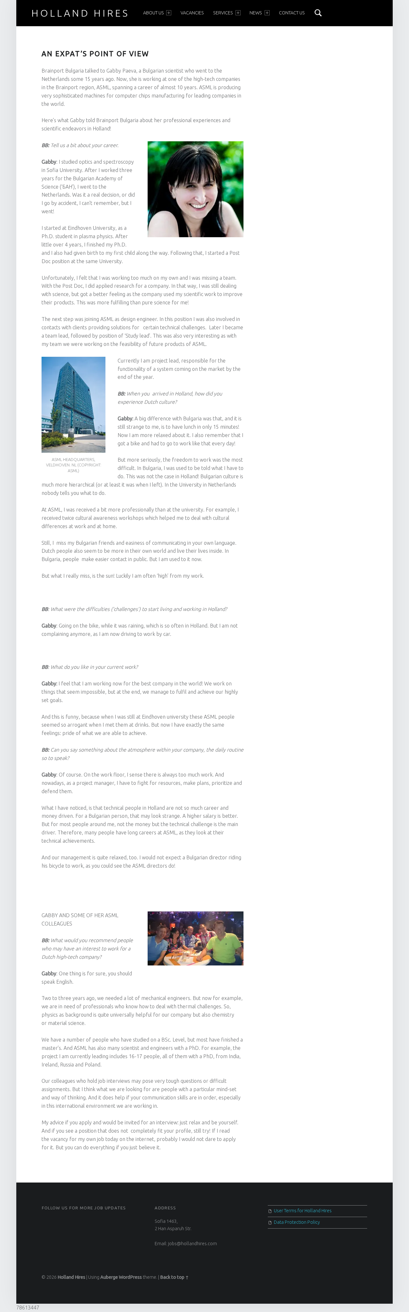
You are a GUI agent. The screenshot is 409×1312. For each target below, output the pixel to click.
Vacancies (192, 12)
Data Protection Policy (297, 1222)
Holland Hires (80, 13)
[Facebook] (44, 1221)
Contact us (292, 12)
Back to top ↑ (174, 1277)
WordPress (130, 1277)
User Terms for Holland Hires (303, 1210)
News (256, 12)
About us (153, 12)
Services (223, 12)
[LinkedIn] (48, 1221)
